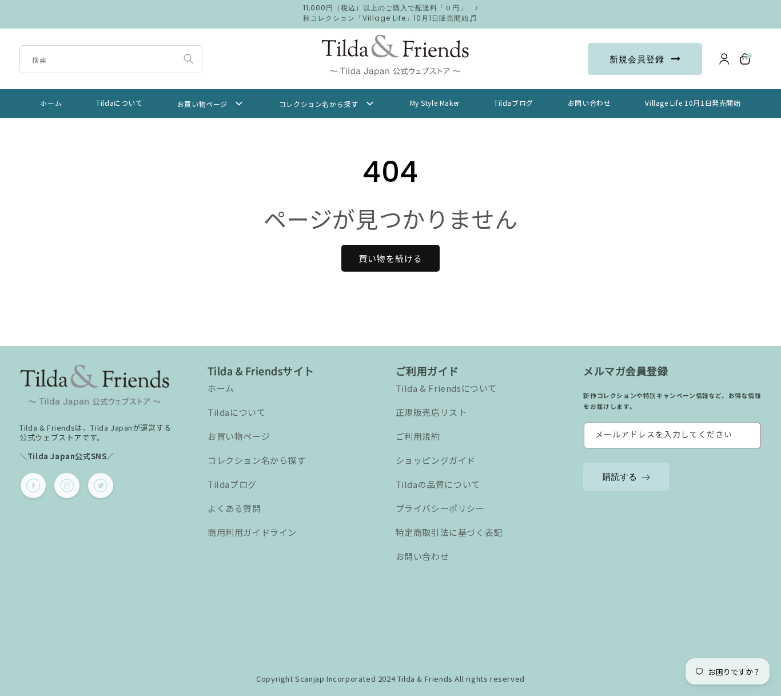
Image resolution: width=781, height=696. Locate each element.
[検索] (188, 58)
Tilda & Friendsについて (446, 388)
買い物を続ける (390, 258)
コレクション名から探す (257, 460)
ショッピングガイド (436, 460)
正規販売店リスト (431, 412)
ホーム (221, 388)
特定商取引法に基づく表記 (449, 532)
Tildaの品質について (438, 484)
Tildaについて (236, 412)
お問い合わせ (422, 556)
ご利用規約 (418, 436)
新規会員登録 (636, 59)
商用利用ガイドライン (252, 532)
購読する (620, 477)
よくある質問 (234, 508)
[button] (746, 59)
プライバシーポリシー (440, 508)
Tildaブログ (232, 484)
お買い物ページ (239, 436)
